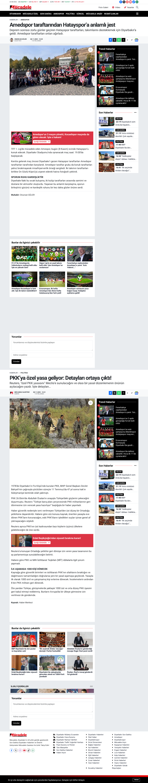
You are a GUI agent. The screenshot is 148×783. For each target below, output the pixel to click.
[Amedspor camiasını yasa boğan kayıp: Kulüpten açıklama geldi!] (80, 279)
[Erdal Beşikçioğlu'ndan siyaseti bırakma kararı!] (24, 662)
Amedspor (118, 737)
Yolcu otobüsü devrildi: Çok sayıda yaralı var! (124, 135)
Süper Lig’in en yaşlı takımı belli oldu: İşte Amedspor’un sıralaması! (51, 265)
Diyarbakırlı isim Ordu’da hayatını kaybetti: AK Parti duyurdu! (125, 123)
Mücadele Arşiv (120, 742)
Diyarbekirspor (93, 740)
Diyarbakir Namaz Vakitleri (66, 740)
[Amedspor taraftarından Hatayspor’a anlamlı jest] (52, 70)
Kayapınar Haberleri (121, 745)
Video (117, 7)
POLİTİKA (70, 14)
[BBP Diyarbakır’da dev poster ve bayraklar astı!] (24, 639)
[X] (16, 750)
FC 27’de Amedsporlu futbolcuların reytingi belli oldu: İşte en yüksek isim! (24, 265)
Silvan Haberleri (94, 753)
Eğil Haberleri (93, 755)
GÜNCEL (80, 14)
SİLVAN (119, 118)
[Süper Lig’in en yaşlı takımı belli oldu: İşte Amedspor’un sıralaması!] (52, 253)
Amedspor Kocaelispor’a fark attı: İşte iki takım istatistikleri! (24, 289)
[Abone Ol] (136, 40)
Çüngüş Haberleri (95, 758)
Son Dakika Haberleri (64, 750)
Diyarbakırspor (120, 740)
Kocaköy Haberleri (95, 768)
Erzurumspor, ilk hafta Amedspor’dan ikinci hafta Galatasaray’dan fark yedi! (50, 290)
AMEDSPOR (58, 14)
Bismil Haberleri (94, 750)
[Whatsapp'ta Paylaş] (119, 40)
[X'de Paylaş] (114, 40)
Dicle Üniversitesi (95, 742)
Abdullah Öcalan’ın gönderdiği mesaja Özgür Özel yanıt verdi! (79, 650)
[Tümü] (135, 112)
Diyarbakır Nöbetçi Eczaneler (67, 735)
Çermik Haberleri (120, 758)
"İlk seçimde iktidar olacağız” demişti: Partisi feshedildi (123, 169)
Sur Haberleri (93, 748)
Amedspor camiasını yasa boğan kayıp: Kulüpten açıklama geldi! (78, 290)
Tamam (136, 779)
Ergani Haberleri (120, 750)
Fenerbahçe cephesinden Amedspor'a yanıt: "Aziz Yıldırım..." (77, 265)
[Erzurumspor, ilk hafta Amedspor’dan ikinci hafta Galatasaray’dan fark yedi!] (52, 279)
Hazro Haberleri (120, 763)
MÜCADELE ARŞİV (94, 14)
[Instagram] (20, 750)
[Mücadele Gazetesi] (21, 7)
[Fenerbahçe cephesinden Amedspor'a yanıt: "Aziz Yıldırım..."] (80, 253)
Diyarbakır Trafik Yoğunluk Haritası (69, 742)
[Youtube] (24, 750)
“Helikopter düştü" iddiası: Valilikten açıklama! (125, 158)
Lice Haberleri (119, 753)
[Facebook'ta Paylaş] (110, 40)
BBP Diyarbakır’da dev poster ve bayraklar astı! (125, 146)
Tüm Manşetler (62, 748)
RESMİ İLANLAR (111, 14)
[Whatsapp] (33, 750)
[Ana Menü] (137, 13)
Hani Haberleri (93, 763)
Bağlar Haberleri (94, 745)
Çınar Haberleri (94, 760)
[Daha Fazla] (123, 40)
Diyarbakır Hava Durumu (65, 737)
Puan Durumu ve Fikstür (65, 745)
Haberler (14, 20)
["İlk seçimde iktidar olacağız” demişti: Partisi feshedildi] (52, 639)
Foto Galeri (103, 7)
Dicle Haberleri (120, 760)
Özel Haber (92, 737)
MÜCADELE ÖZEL (30, 14)
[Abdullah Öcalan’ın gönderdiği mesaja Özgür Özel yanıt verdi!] (80, 639)
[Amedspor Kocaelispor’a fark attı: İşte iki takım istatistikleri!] (24, 279)
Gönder (16, 361)
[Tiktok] (29, 750)
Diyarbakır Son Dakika (122, 735)
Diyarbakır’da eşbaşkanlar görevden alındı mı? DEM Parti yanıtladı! (51, 674)
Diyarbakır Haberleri (95, 735)
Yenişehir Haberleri (121, 748)
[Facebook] (11, 750)
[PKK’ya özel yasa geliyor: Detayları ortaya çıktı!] (52, 423)
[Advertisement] (53, 113)
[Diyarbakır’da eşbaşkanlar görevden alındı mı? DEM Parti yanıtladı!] (52, 662)
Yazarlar (130, 7)
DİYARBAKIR (15, 14)
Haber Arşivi (61, 753)
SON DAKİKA (45, 14)
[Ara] (137, 7)
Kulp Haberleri (119, 755)
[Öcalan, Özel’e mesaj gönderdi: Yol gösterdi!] (80, 662)
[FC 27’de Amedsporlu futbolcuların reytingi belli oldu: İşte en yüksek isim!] (24, 253)
